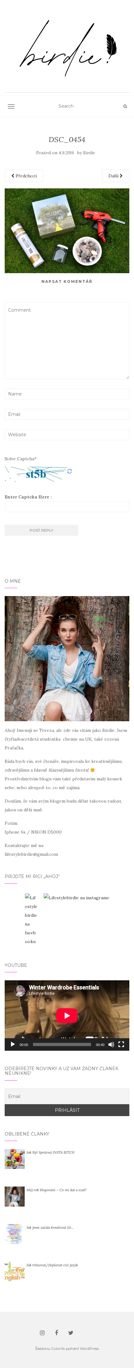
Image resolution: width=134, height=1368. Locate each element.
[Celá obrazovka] (121, 1044)
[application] (67, 1015)
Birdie (89, 153)
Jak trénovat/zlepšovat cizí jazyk (52, 1265)
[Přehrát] (13, 1044)
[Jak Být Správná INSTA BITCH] (15, 1158)
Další (114, 176)
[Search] (125, 106)
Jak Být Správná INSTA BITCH (50, 1152)
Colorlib (58, 1348)
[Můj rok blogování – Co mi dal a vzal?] (15, 1196)
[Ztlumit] (111, 1044)
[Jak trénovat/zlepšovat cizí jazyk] (15, 1271)
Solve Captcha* (20, 459)
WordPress (89, 1348)
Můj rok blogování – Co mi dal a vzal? (56, 1190)
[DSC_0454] (67, 230)
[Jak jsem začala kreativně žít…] (15, 1234)
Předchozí (25, 176)
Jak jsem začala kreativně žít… (50, 1227)
